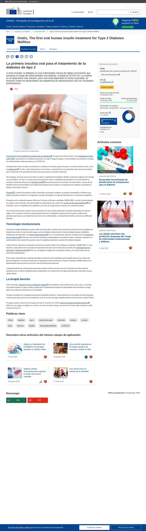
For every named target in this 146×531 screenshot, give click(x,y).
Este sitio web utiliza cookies (19, 527)
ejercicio (20, 326)
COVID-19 (65, 326)
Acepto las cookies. (94, 527)
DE (8, 56)
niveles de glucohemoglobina (75, 203)
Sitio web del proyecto (109, 75)
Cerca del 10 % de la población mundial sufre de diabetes (28, 156)
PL (31, 56)
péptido (32, 326)
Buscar (79, 27)
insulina (73, 320)
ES (17, 56)
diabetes (21, 320)
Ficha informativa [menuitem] (13, 49)
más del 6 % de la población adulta (32, 285)
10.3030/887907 (105, 82)
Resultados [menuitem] (53, 49)
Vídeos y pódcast (52, 27)
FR (22, 56)
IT (26, 56)
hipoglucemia (37, 182)
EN (12, 56)
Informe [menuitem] (42, 49)
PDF (39, 400)
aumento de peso (45, 320)
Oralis (10, 320)
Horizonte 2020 (40, 31)
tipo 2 (32, 320)
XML (18, 400)
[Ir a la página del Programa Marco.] (10, 40)
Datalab (72, 27)
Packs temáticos (19, 27)
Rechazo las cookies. (126, 527)
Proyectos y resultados (35, 27)
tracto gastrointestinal (38, 235)
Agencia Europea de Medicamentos (74, 303)
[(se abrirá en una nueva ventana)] (23, 10)
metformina (12, 169)
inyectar (84, 320)
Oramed (9, 193)
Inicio (9, 27)
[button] (90, 12)
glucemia (61, 320)
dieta (10, 326)
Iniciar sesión (79, 12)
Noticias (64, 27)
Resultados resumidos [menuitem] (28, 49)
